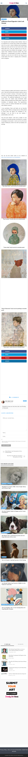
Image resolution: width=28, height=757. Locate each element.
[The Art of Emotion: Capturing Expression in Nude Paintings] (14, 549)
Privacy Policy (3, 749)
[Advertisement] (14, 75)
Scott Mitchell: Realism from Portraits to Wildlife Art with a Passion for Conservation (14, 584)
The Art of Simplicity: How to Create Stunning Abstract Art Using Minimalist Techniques (13, 608)
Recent (21, 644)
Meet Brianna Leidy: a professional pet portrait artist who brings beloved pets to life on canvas (13, 536)
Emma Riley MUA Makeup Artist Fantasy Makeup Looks (17, 662)
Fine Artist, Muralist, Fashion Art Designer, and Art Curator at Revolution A (14, 512)
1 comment (4, 25)
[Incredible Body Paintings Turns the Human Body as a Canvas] (4, 669)
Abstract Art (5, 604)
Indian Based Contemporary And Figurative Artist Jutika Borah (17, 656)
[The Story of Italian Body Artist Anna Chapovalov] (4, 673)
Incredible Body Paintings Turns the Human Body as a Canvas (17, 668)
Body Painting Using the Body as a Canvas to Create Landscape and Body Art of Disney (17, 650)
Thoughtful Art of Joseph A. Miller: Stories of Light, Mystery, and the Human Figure (14, 487)
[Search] (26, 3)
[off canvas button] (1, 3)
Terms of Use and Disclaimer (14, 749)
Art (3, 532)
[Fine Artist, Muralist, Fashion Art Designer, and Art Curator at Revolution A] (14, 500)
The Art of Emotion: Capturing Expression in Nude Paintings (14, 560)
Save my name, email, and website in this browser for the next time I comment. (14, 442)
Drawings (4, 483)
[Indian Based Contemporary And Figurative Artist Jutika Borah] (4, 657)
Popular (7, 644)
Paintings (4, 19)
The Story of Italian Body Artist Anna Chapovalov (17, 673)
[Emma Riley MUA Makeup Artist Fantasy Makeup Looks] (4, 663)
